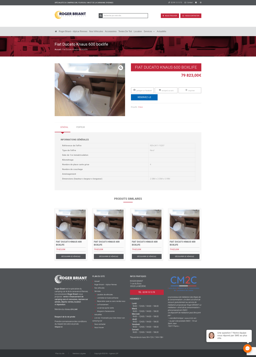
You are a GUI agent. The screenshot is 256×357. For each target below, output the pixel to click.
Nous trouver (171, 16)
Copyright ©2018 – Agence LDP (106, 353)
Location (138, 31)
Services (148, 31)
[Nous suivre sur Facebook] (196, 2)
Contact (190, 2)
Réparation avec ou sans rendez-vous (111, 301)
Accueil (58, 49)
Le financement (102, 305)
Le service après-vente (105, 308)
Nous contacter (192, 16)
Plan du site (59, 353)
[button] (120, 67)
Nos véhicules (96, 31)
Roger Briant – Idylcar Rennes (73, 31)
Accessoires (111, 31)
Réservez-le (144, 97)
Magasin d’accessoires (106, 311)
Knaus (140, 107)
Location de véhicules (105, 295)
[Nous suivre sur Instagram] (200, 2)
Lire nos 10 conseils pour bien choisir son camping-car (108, 319)
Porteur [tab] (80, 127)
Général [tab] (64, 127)
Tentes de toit (125, 31)
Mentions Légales (79, 353)
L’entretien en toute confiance (107, 298)
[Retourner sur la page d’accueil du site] (56, 31)
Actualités (161, 31)
